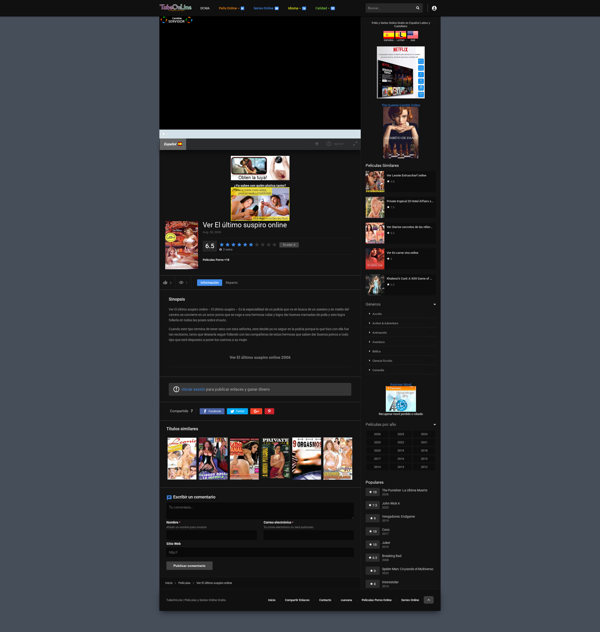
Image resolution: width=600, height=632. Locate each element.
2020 (377, 450)
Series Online (264, 8)
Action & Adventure (385, 323)
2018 (424, 450)
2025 (401, 434)
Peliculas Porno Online (377, 600)
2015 (424, 458)
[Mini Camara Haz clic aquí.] (260, 179)
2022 (401, 442)
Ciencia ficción (382, 361)
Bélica (376, 351)
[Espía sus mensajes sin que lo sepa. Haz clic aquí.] (260, 219)
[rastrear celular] (401, 410)
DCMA (205, 8)
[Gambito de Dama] (400, 157)
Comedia (378, 370)
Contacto (325, 600)
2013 (401, 467)
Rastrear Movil (400, 384)
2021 (424, 442)
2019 (401, 450)
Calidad (321, 8)
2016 (401, 458)
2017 (377, 458)
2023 (377, 442)
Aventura (378, 342)
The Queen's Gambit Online (401, 105)
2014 (377, 467)
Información (210, 282)
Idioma (293, 8)
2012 (424, 467)
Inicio (271, 600)
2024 (424, 434)
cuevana (346, 600)
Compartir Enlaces (297, 600)
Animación (379, 332)
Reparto (232, 282)
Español (170, 144)
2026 (377, 434)
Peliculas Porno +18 (216, 259)
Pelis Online (228, 8)
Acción (377, 314)
